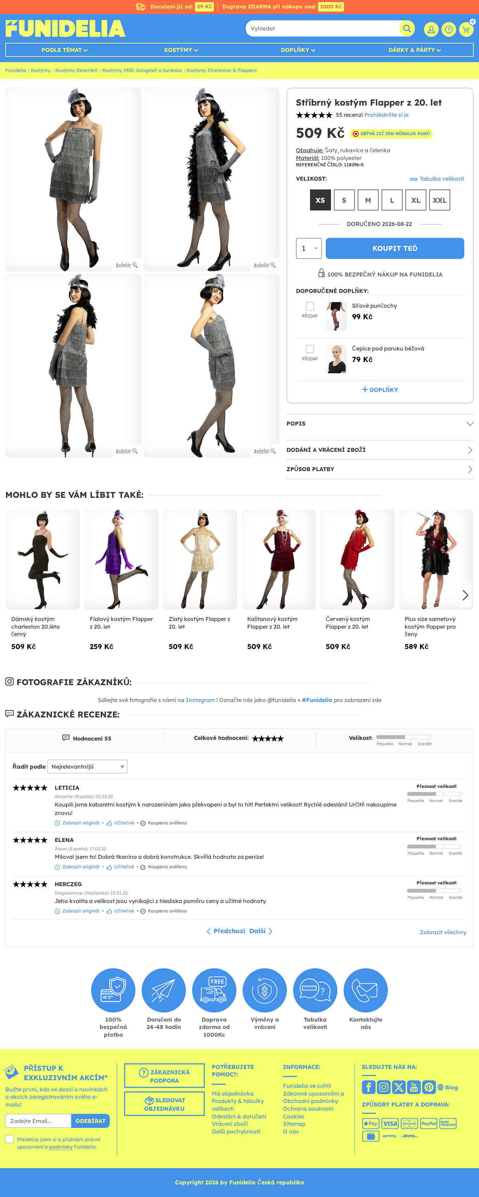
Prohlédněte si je (386, 114)
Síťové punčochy (374, 305)
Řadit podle (29, 766)
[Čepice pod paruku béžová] (336, 359)
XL (415, 200)
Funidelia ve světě (307, 1085)
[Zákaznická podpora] (448, 29)
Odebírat (90, 1120)
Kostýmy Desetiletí (76, 70)
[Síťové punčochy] (336, 316)
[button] (465, 595)
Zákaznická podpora (169, 1076)
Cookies (293, 1116)
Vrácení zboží (230, 1123)
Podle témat (61, 50)
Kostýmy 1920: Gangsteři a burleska (142, 70)
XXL (440, 200)
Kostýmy (178, 50)
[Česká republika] (369, 1088)
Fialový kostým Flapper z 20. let (121, 622)
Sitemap (294, 1123)
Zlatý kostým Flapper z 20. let (199, 622)
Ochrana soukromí (308, 1108)
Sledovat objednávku (164, 1104)
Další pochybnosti (236, 1131)
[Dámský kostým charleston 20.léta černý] (43, 560)
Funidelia (15, 70)
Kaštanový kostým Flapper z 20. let (272, 622)
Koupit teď (394, 248)
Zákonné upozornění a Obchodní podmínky (313, 1097)
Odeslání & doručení (239, 1116)
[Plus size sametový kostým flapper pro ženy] (436, 560)
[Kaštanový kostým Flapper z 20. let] (279, 560)
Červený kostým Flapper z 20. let (348, 622)
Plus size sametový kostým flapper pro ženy (430, 626)
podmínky (61, 1147)
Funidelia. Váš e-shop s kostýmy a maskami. (65, 28)
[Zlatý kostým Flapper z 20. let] (200, 560)
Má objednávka (233, 1093)
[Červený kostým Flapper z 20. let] (357, 560)
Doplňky (295, 50)
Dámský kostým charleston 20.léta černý (35, 626)
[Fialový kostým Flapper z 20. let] (121, 560)
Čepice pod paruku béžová (388, 348)
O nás (291, 1131)
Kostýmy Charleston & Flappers (222, 70)
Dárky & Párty (412, 50)
